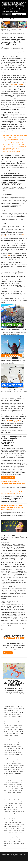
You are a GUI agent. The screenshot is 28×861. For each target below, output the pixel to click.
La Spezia (20, 805)
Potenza (5, 820)
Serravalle (10, 720)
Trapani (22, 828)
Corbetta (10, 771)
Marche (11, 839)
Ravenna (19, 820)
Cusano (22, 769)
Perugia (9, 817)
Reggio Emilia (15, 822)
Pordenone (18, 818)
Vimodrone (11, 773)
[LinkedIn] (26, 52)
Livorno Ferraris (7, 721)
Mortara (16, 723)
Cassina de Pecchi (8, 779)
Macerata (10, 809)
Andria (21, 788)
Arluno (5, 782)
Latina (5, 807)
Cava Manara (18, 727)
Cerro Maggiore (12, 775)
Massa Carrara (7, 811)
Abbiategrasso (7, 758)
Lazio (17, 837)
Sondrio (19, 826)
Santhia (5, 718)
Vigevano (6, 723)
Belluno (9, 790)
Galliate (17, 706)
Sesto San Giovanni (20, 748)
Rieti (20, 822)
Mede (5, 729)
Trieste (14, 830)
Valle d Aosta (16, 843)
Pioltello (22, 754)
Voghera (11, 723)
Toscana (19, 841)
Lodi (21, 807)
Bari (12, 788)
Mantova (15, 809)
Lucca (5, 809)
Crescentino (16, 718)
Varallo (5, 720)
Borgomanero (7, 706)
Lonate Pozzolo (16, 744)
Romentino (10, 710)
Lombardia (6, 839)
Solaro (23, 775)
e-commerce (8, 420)
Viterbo (17, 834)
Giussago (16, 735)
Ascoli (22, 786)
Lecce (9, 807)
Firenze (14, 801)
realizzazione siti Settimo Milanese (12, 628)
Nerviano (6, 773)
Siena (9, 826)
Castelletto (15, 708)
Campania (16, 836)
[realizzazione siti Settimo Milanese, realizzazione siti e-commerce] (14, 316)
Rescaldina (6, 777)
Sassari (22, 824)
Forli (22, 801)
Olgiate (10, 744)
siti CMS (14, 422)
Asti (5, 788)
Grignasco (21, 712)
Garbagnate (18, 759)
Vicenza (12, 834)
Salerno (17, 824)
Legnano (15, 750)
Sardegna (10, 841)
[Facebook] (19, 52)
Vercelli (15, 832)
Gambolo (6, 725)
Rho (19, 750)
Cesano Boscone (7, 763)
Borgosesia (20, 716)
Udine (18, 830)
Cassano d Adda (15, 769)
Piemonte (21, 839)
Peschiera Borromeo (16, 763)
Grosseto (6, 805)
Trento (5, 830)
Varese (22, 830)
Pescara (22, 817)
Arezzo (17, 786)
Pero (21, 782)
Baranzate (20, 780)
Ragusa (14, 820)
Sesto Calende (7, 746)
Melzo (5, 771)
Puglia (5, 841)
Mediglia (21, 779)
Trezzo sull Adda (7, 780)
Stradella (21, 723)
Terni (14, 828)
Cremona (6, 799)
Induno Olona (11, 748)
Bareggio (21, 771)
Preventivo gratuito (8, 477)
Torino (18, 828)
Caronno (15, 740)
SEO (8, 255)
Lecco (13, 807)
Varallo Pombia (14, 712)
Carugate (6, 775)
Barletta (16, 788)
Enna (19, 799)
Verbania (11, 832)
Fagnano (6, 744)
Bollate (5, 756)
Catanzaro (6, 798)
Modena (5, 813)
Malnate (20, 740)
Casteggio (12, 727)
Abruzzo (22, 834)
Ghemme (19, 714)
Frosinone (10, 803)
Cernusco (20, 756)
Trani (5, 790)
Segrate (10, 756)
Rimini (5, 824)
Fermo (5, 801)
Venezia (5, 832)
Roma (9, 824)
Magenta (15, 761)
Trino (22, 718)
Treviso (9, 830)
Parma (19, 815)
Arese (9, 769)
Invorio (5, 714)
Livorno (17, 807)
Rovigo (13, 824)
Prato (10, 820)
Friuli (13, 837)
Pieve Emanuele (18, 773)
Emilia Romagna (7, 837)
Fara (9, 716)
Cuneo (15, 799)
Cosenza (19, 798)
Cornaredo (21, 765)
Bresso (5, 761)
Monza (10, 813)
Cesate (18, 775)
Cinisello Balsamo (8, 750)
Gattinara (11, 718)
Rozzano (6, 754)
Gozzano (16, 710)
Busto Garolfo (13, 777)
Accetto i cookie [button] (18, 14)
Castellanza (20, 742)
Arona (22, 706)
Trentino (6, 843)
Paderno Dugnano (17, 752)
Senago (5, 765)
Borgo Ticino (6, 712)
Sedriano (14, 780)
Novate (5, 769)
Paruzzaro (14, 716)
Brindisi (5, 794)
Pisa (10, 818)
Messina (18, 811)
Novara (5, 845)
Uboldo (19, 746)
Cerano (5, 710)
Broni (15, 725)
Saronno (18, 737)
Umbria (10, 843)
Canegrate (15, 779)
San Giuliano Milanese (14, 754)
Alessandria (19, 784)
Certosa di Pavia (19, 733)
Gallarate (13, 737)
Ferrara (9, 801)
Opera (18, 777)
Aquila (13, 786)
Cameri (10, 708)
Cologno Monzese (8, 752)
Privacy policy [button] (15, 11)
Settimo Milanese (19, 767)
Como (15, 798)
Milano (22, 811)
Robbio (21, 731)
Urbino (18, 817)
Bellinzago (21, 708)
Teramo (10, 828)
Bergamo (20, 790)
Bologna (9, 792)
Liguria (20, 837)
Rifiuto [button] (6, 14)
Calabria (11, 836)
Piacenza (6, 818)
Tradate (15, 739)
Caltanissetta (16, 794)
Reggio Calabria (7, 822)
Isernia (15, 805)
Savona (5, 826)
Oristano (6, 815)
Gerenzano (13, 746)
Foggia (18, 801)
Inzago (5, 784)
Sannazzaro (12, 733)
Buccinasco (12, 759)
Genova (15, 803)
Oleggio (5, 708)
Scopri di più (8, 653)
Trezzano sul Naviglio (13, 765)
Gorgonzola (6, 767)
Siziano (17, 731)
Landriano (10, 729)
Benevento (14, 790)
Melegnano (15, 771)
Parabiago (6, 759)
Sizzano (5, 716)
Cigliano (16, 720)
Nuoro (18, 813)
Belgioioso (21, 729)
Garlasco (11, 725)
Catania (17, 796)
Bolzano (14, 792)
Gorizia (20, 803)
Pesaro (13, 817)
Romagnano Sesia (12, 714)
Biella (5, 792)
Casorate (20, 725)
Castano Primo (15, 782)
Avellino (8, 788)
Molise (16, 839)
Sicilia (14, 841)
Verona (20, 832)
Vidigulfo (15, 729)
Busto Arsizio (7, 737)
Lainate (9, 761)
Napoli (14, 813)
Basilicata (6, 836)
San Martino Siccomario (9, 731)
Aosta (10, 786)
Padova (10, 815)
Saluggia (19, 721)
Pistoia (13, 818)
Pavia (5, 817)
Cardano (11, 742)
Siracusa (14, 826)
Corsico (14, 756)
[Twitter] (23, 52)
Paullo (9, 782)
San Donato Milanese (16, 758)
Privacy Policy (5, 858)
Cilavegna (6, 733)
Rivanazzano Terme (8, 735)
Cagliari (10, 794)
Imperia (11, 805)
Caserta (12, 796)
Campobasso (7, 796)
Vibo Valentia (7, 834)
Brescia (19, 792)
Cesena (5, 803)
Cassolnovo (6, 727)
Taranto (5, 828)
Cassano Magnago (8, 739)
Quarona (14, 721)
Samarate (6, 742)
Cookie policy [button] (8, 11)
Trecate (12, 706)
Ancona (5, 786)
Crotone (11, 799)
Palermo (15, 815)
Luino (16, 742)
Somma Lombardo (8, 740)
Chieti (11, 798)
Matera (13, 811)
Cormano (12, 767)
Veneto (22, 843)
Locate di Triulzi (11, 784)
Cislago (5, 748)
